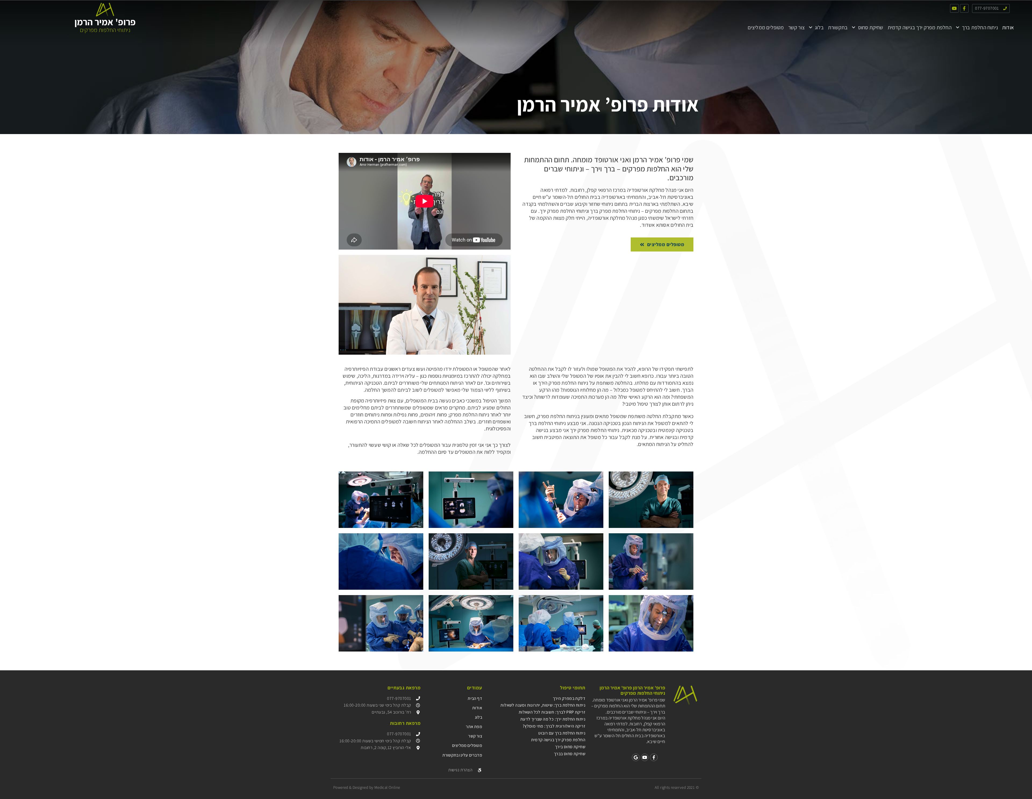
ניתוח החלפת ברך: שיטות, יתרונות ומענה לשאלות (542, 705)
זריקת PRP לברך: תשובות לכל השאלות (552, 712)
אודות (1008, 27)
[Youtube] (954, 8)
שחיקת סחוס (870, 27)
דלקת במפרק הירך (569, 698)
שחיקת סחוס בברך (569, 754)
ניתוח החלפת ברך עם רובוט (561, 733)
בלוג (819, 27)
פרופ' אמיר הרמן (105, 22)
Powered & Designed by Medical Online (366, 787)
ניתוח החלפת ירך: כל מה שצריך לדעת (552, 719)
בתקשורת (838, 27)
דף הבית (475, 698)
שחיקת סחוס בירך (570, 747)
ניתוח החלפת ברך (980, 27)
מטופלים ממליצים (766, 27)
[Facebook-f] (964, 8)
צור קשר (796, 27)
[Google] (636, 757)
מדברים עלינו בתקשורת (462, 755)
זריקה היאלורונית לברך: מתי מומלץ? (554, 726)
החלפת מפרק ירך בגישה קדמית (920, 27)
